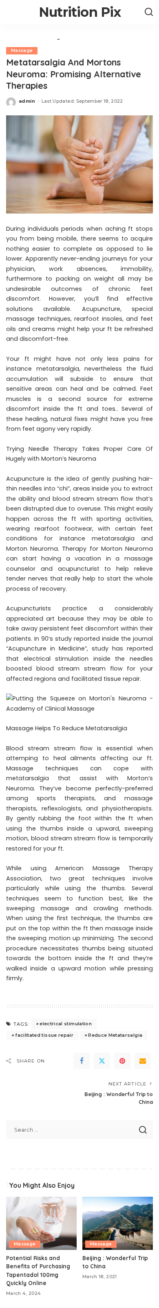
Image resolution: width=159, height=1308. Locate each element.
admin (27, 101)
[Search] (149, 12)
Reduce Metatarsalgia (115, 1035)
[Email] (143, 1061)
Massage (22, 50)
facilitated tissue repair (44, 1035)
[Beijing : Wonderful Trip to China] (117, 1223)
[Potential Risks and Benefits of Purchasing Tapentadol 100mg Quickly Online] (41, 1223)
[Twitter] (102, 1061)
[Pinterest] (122, 1061)
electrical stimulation (66, 1024)
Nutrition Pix (80, 12)
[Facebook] (81, 1061)
